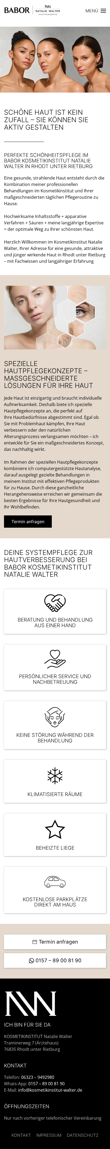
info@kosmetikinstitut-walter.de (50, 1090)
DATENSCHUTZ (83, 1135)
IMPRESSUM (48, 1135)
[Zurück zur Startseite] (34, 10)
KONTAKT (21, 1135)
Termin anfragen (27, 521)
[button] (95, 10)
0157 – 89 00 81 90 (58, 960)
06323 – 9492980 (37, 1077)
